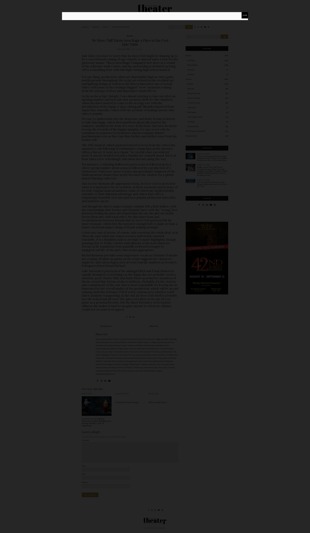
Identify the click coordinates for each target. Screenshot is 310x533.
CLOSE (245, 15)
